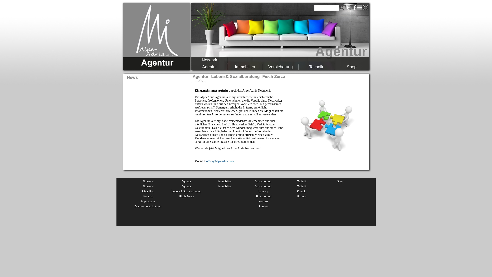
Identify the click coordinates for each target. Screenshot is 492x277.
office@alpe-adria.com (220, 161)
